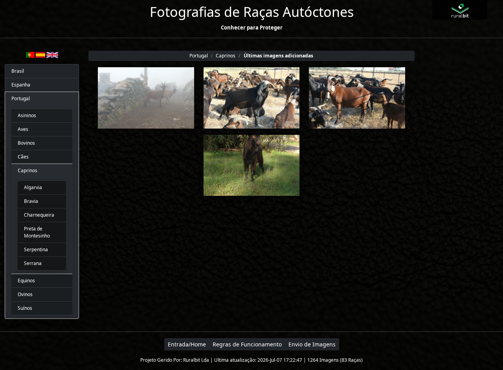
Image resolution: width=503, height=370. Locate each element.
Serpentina (36, 249)
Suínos (25, 308)
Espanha (20, 84)
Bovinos (26, 143)
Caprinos (27, 170)
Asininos (27, 115)
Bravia (31, 201)
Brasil (17, 71)
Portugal (20, 98)
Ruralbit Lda (196, 360)
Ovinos (25, 294)
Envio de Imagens (312, 344)
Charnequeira (39, 215)
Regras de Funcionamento (247, 344)
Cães (23, 156)
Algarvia (33, 187)
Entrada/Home (187, 344)
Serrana (33, 263)
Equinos (26, 280)
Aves (23, 129)
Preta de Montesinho (37, 232)
